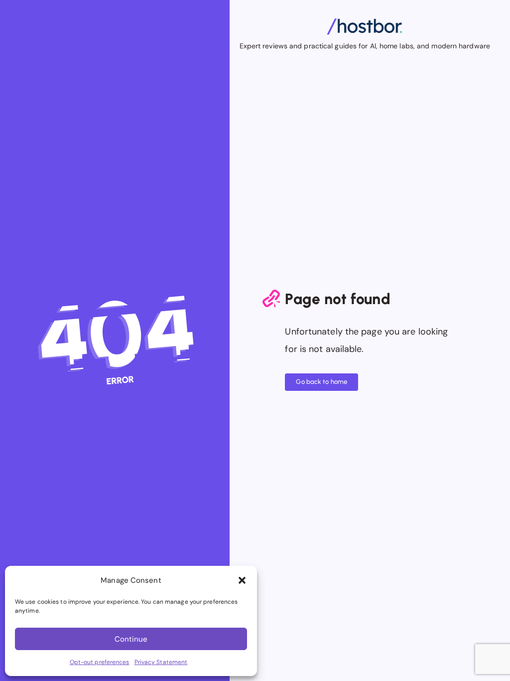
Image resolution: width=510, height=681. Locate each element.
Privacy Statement (161, 662)
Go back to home (321, 381)
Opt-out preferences (99, 662)
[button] (242, 580)
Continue (131, 639)
